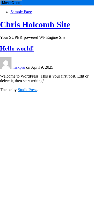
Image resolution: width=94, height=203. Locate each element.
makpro (19, 67)
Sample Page (21, 12)
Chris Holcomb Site (35, 24)
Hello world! (17, 48)
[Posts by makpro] (6, 67)
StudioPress (27, 89)
